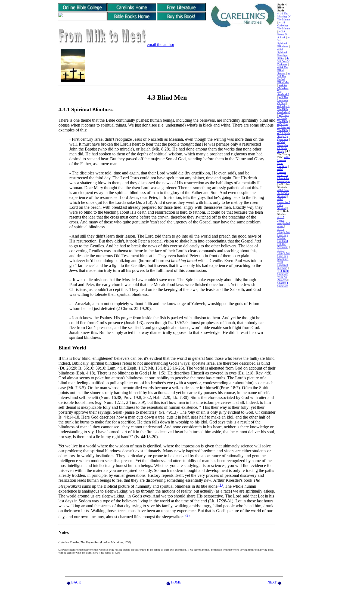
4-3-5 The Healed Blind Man (283, 78)
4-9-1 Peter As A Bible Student (283, 193)
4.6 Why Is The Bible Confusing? (283, 109)
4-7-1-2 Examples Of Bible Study (282, 147)
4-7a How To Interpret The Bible (283, 127)
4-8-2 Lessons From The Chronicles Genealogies (283, 175)
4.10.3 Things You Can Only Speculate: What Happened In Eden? (283, 258)
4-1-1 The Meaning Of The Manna (283, 16)
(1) (221, 485)
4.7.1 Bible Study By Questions (283, 136)
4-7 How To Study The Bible (283, 118)
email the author (160, 44)
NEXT (272, 582)
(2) (187, 515)
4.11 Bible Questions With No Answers (283, 275)
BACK (76, 582)
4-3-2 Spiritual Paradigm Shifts (282, 54)
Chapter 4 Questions (282, 284)
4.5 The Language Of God (282, 100)
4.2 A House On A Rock (282, 34)
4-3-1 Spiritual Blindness (283, 42)
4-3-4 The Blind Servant (282, 70)
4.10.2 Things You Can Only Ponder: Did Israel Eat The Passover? (283, 238)
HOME (175, 582)
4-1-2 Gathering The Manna (283, 25)
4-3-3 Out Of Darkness (283, 61)
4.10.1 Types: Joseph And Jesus (283, 222)
